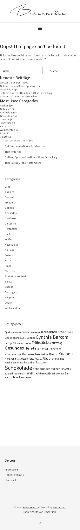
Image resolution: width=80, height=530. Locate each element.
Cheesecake (12, 337)
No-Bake (10, 250)
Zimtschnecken (14, 377)
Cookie (23, 338)
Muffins (9, 239)
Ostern (9, 255)
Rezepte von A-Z (14, 474)
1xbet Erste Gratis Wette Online (18, 96)
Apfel (7, 332)
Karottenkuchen (13, 354)
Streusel (9, 373)
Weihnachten (7, 130)
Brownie (69, 332)
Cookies (5, 119)
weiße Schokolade (54, 373)
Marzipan (10, 358)
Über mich (11, 480)
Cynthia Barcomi (53, 337)
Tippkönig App (8, 89)
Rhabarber (10, 362)
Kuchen (4, 105)
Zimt (67, 373)
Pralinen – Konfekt (15, 276)
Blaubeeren (35, 332)
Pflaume (38, 359)
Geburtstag (55, 343)
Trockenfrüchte (19, 374)
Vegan (8, 302)
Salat (39, 362)
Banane (26, 332)
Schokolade (18, 367)
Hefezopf (44, 348)
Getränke (10, 218)
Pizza (8, 265)
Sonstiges (11, 292)
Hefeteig (31, 348)
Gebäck (4, 109)
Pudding (59, 358)
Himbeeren (55, 348)
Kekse (44, 354)
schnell (45, 363)
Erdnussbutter (24, 343)
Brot (2, 133)
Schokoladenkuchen (46, 369)
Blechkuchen (49, 332)
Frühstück (5, 123)
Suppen (9, 297)
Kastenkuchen (31, 354)
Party (3, 126)
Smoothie (66, 369)
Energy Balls (11, 343)
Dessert (9, 197)
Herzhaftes (6, 112)
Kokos (53, 354)
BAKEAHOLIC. (30, 507)
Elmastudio (50, 512)
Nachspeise (11, 244)
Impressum (11, 469)
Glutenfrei (11, 223)
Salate (3, 137)
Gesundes (6, 116)
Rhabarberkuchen (26, 362)
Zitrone (27, 377)
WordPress (59, 507)
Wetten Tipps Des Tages (14, 82)
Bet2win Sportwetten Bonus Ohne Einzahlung (26, 93)
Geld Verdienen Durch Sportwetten (20, 86)
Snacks (9, 286)
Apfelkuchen (15, 332)
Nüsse (18, 359)
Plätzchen (10, 271)
